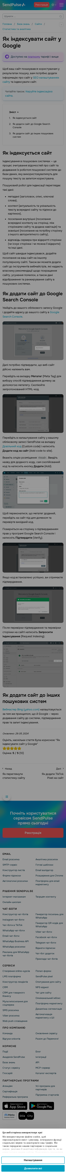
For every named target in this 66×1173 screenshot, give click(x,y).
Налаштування (33, 1160)
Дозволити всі (33, 1168)
